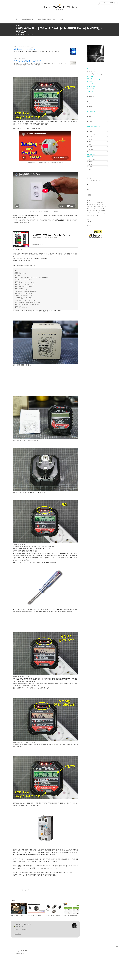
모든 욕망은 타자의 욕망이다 (21, 930)
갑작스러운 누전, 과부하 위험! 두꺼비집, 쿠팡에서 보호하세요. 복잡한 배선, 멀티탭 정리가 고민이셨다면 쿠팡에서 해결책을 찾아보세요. (40, 64)
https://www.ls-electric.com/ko (22, 46)
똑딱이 (100, 215)
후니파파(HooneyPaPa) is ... (94, 180)
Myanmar (91, 104)
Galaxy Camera (92, 134)
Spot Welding (91, 69)
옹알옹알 (90, 166)
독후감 (96, 215)
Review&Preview (91, 154)
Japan (90, 101)
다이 (105, 206)
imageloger (103, 213)
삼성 (93, 202)
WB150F (90, 139)
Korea (90, 94)
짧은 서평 (101, 204)
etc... (89, 169)
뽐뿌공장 (90, 164)
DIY (88, 211)
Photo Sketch (91, 111)
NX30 (90, 131)
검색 (98, 3)
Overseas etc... (92, 109)
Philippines (91, 96)
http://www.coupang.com (21, 58)
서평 (99, 211)
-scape (90, 119)
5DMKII (89, 204)
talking (90, 114)
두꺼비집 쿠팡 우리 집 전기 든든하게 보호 (27, 61)
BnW (88, 208)
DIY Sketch (90, 76)
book (92, 213)
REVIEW (89, 215)
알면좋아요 (91, 161)
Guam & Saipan (92, 99)
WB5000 (91, 149)
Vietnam (90, 106)
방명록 (61, 19)
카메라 (88, 213)
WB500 (90, 151)
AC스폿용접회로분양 (27, 19)
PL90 (89, 141)
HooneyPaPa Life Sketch (22, 924)
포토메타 (97, 213)
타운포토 (103, 211)
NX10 (90, 146)
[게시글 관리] (20, 890)
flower (90, 121)
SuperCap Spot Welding (95, 74)
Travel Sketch (90, 91)
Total (88, 66)
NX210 (90, 136)
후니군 (102, 206)
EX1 (89, 144)
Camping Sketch (91, 86)
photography (99, 208)
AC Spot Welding (93, 71)
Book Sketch (90, 89)
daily (89, 116)
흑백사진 (95, 211)
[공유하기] (18, 890)
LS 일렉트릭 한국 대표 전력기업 (24, 49)
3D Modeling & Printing (93, 79)
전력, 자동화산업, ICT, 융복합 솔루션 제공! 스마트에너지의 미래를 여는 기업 (36, 51)
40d (91, 211)
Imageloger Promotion (93, 126)
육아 (97, 204)
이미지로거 (97, 202)
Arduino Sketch (91, 84)
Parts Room (91, 159)
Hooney (89, 202)
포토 (92, 208)
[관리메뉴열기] (116, 3)
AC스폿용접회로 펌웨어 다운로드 (46, 19)
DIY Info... (89, 81)
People (90, 124)
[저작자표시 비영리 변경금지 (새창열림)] (31, 890)
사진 (102, 202)
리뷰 (93, 215)
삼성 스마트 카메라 (91, 206)
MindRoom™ (90, 156)
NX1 (89, 129)
